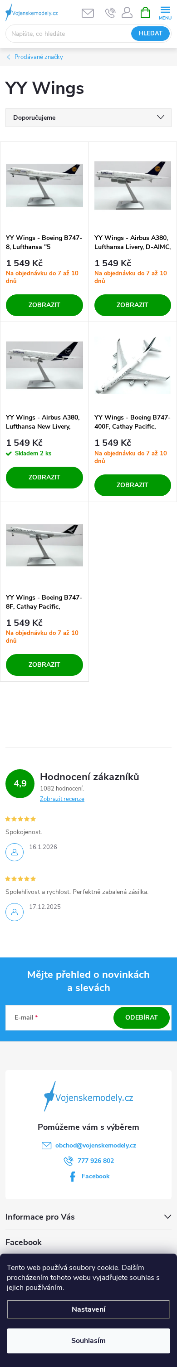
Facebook (96, 1176)
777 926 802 (96, 1161)
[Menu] (165, 12)
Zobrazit (44, 305)
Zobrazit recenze (62, 799)
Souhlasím (88, 1341)
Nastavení (88, 1309)
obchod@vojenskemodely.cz (95, 1145)
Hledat (150, 33)
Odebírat (141, 1017)
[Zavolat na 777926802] (110, 13)
